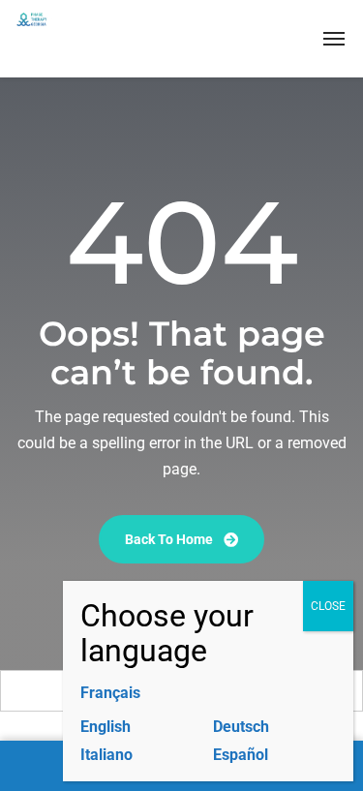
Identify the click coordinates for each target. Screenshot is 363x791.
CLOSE (328, 606)
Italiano (106, 754)
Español (240, 754)
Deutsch (241, 726)
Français (110, 693)
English (105, 726)
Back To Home (170, 539)
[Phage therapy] (78, 39)
